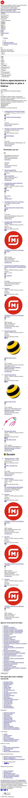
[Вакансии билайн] (15, 454)
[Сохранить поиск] (2, 57)
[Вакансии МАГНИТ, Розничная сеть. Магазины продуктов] (15, 240)
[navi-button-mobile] (2, 35)
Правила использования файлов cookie (10, 12)
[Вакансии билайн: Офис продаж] (15, 348)
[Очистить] (3, 53)
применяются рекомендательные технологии (13, 781)
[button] (2, 30)
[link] (3, 27)
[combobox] (7, 50)
